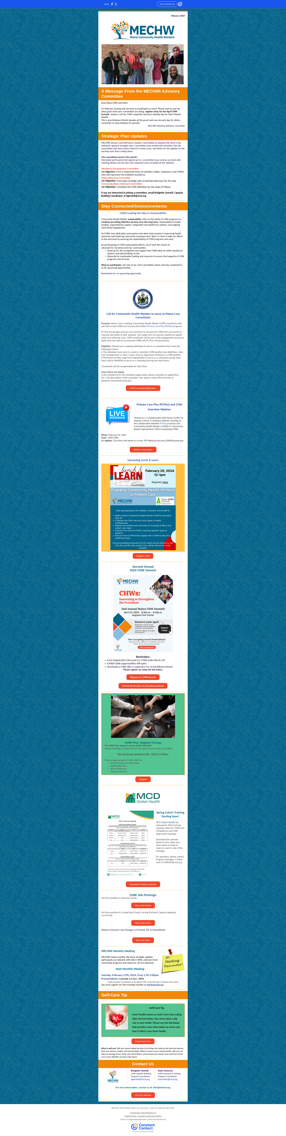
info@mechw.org (161, 1087)
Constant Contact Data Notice (149, 1116)
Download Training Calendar (143, 884)
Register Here (143, 556)
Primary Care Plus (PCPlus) (160, 326)
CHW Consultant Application (143, 388)
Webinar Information (143, 449)
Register (143, 779)
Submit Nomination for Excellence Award (143, 686)
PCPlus (163, 423)
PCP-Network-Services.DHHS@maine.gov (164, 441)
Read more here (143, 1041)
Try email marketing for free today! (143, 1131)
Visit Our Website (143, 1095)
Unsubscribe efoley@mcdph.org (143, 1113)
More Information (143, 905)
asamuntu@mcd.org (168, 1079)
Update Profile (130, 1116)
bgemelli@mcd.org (140, 1079)
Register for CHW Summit (143, 677)
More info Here (143, 940)
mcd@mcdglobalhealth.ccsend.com (141, 1119)
